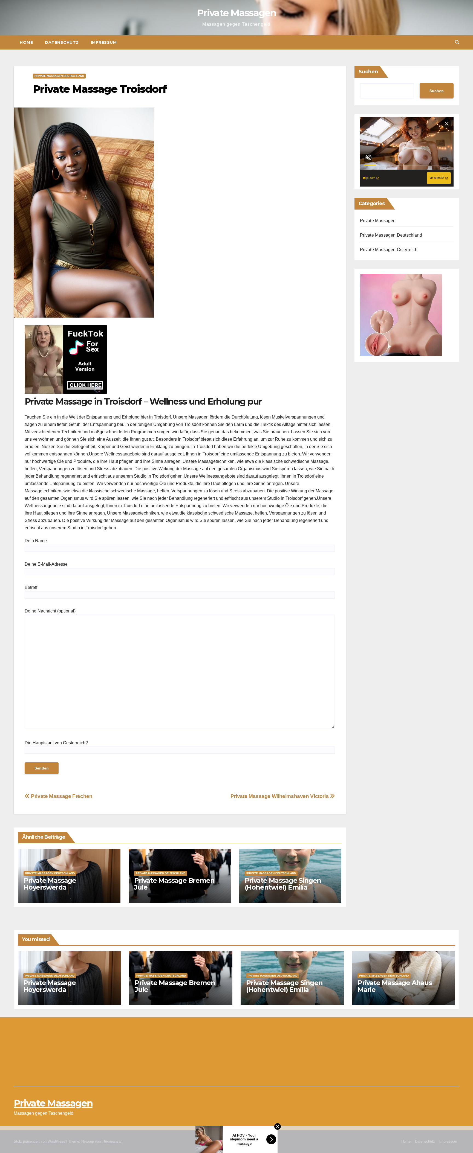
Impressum (104, 42)
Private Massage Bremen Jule (174, 883)
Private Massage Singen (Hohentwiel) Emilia (283, 883)
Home (26, 42)
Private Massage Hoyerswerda (50, 883)
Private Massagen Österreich (388, 249)
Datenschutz (62, 42)
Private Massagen (236, 13)
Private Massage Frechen (61, 796)
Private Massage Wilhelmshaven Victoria (280, 796)
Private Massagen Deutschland (59, 75)
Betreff (31, 587)
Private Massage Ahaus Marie (394, 986)
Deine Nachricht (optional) (50, 611)
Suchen (368, 72)
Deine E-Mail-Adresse (46, 564)
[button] (457, 42)
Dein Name (36, 540)
